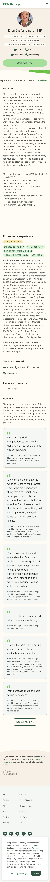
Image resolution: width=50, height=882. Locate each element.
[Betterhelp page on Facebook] (6, 834)
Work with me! (25, 63)
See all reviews (25, 722)
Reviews (42, 80)
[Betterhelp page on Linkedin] (31, 834)
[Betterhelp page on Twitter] (25, 834)
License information (24, 80)
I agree (36, 873)
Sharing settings (19, 873)
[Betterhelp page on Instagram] (12, 834)
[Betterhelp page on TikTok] (18, 834)
